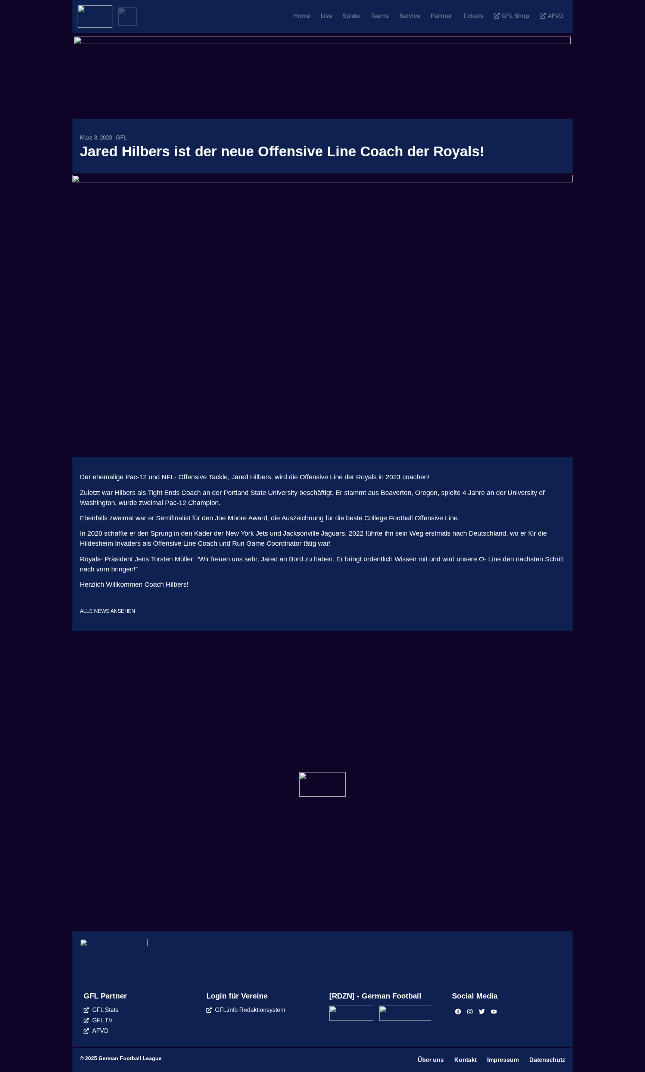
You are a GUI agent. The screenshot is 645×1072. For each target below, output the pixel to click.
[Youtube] (494, 1012)
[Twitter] (482, 1012)
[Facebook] (458, 1012)
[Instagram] (470, 1012)
